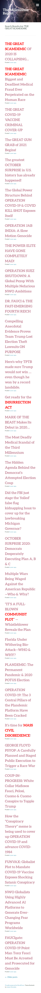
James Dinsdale (11, 987)
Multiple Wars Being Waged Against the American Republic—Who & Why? (20, 584)
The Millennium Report (16, 11)
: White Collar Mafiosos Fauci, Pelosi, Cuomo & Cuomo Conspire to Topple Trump (19, 790)
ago (12, 62)
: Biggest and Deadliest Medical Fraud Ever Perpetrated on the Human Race (19, 84)
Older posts (11, 977)
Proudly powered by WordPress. (15, 985)
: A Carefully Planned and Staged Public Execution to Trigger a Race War (20, 755)
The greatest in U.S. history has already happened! (20, 170)
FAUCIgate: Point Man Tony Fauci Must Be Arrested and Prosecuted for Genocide (20, 952)
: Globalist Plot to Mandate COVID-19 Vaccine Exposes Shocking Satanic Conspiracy (20, 872)
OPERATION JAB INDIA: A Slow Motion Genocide (18, 230)
